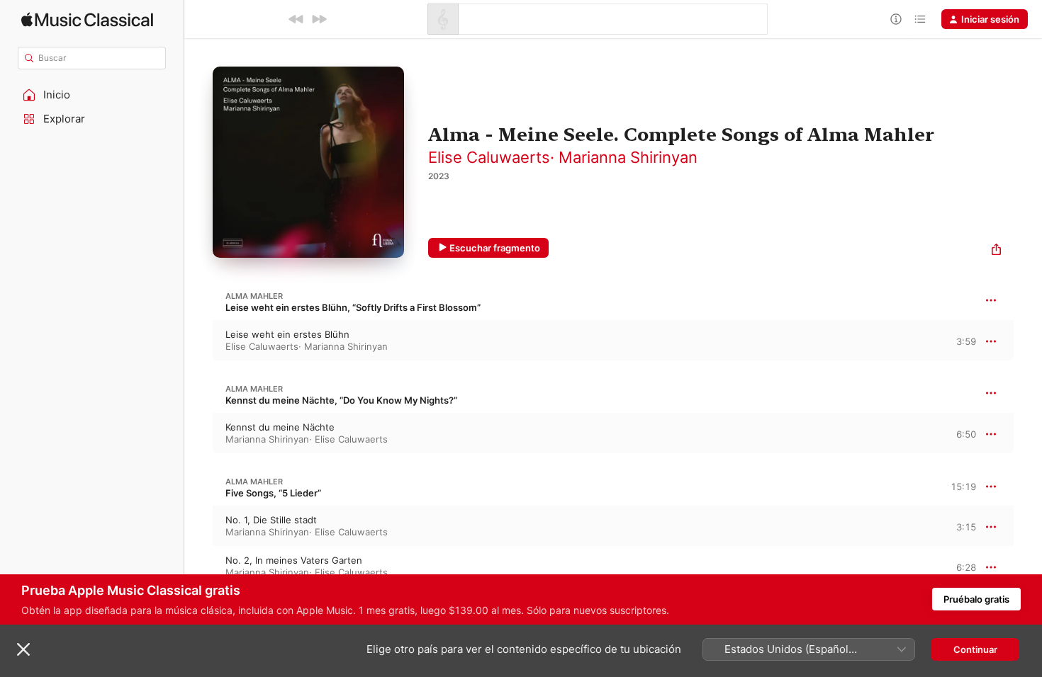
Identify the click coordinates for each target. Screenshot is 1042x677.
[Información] (896, 19)
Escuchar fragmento (494, 248)
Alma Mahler (254, 296)
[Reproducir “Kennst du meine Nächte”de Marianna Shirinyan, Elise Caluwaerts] (198, 433)
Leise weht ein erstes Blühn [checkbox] (287, 334)
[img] (87, 19)
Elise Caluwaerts (489, 157)
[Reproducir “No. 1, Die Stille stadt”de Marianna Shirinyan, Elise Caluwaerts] (198, 526)
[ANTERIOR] (296, 19)
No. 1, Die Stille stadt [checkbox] (271, 519)
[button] (92, 95)
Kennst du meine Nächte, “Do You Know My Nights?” (341, 400)
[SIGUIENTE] (319, 19)
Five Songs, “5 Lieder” (273, 493)
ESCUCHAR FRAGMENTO (953, 341)
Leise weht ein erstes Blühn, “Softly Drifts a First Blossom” (353, 307)
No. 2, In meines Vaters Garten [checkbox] (293, 560)
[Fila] (920, 19)
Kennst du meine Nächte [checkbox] (280, 427)
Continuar (975, 649)
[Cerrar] (23, 649)
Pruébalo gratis (976, 599)
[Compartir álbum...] (996, 251)
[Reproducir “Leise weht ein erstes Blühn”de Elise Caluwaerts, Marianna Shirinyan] (198, 340)
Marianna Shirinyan (628, 157)
